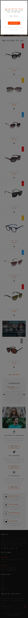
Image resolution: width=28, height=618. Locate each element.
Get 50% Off (14, 23)
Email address (14, 16)
